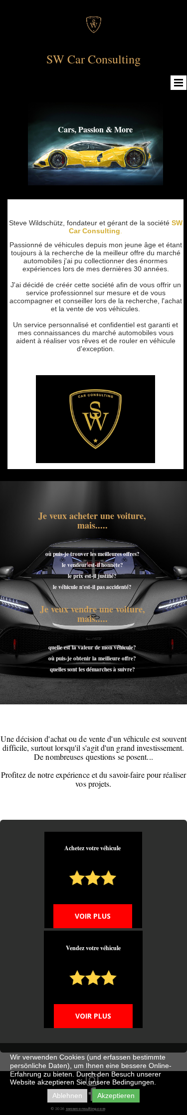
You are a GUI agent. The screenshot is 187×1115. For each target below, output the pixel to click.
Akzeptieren (116, 1096)
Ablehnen (67, 1096)
